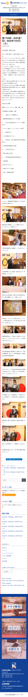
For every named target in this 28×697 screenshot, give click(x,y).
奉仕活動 (4, 561)
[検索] (24, 480)
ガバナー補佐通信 (6, 556)
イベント (4, 550)
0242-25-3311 (8, 688)
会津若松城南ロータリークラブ (15, 694)
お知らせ (4, 548)
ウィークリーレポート (10, 466)
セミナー (4, 558)
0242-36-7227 (16, 9)
